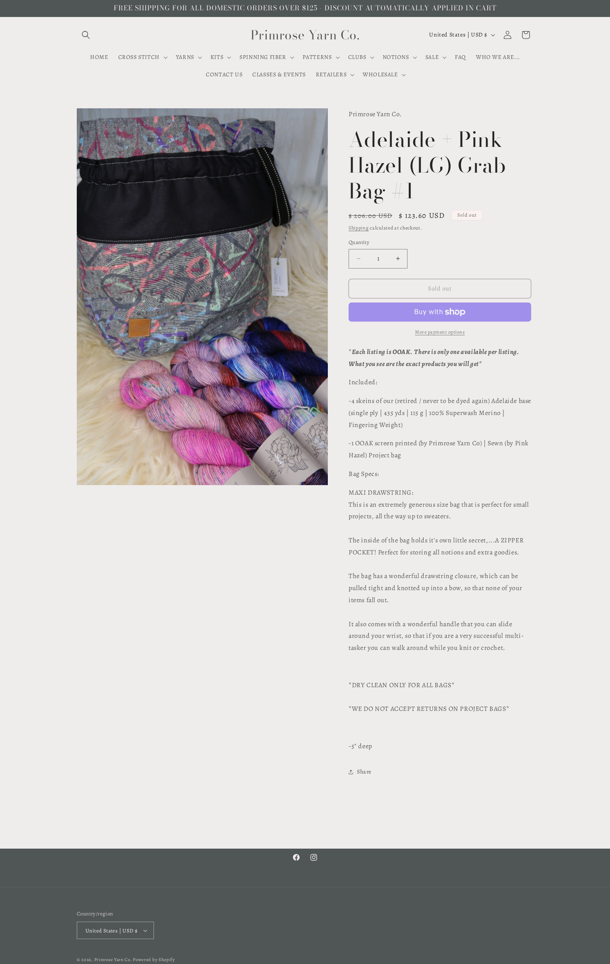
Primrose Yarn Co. (113, 960)
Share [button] (364, 772)
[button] (86, 35)
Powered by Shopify (154, 960)
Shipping (359, 228)
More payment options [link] (440, 332)
